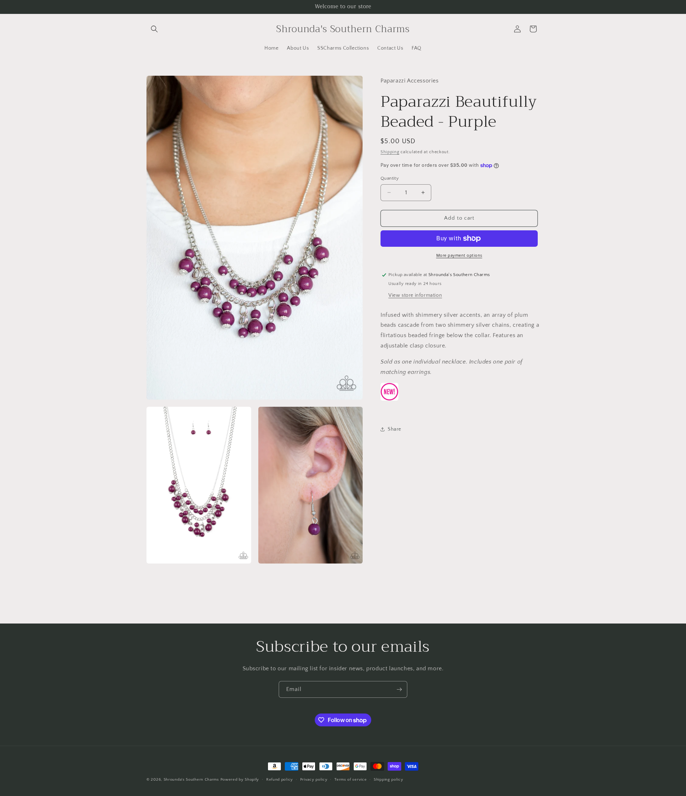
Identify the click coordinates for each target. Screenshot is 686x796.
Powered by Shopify (239, 779)
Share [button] (394, 429)
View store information (415, 295)
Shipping (390, 152)
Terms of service (350, 779)
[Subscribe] (399, 689)
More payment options (459, 255)
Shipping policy (388, 779)
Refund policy (279, 779)
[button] (154, 29)
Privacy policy (314, 779)
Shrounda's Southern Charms (192, 779)
